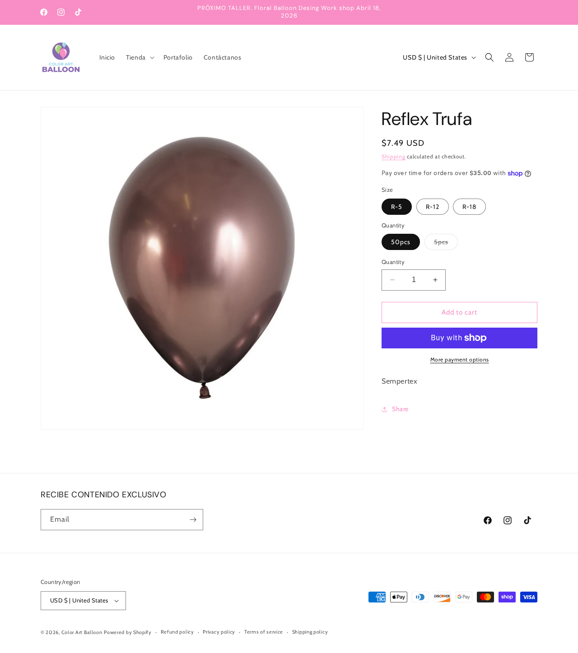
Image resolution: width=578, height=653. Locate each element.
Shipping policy (310, 632)
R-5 (396, 207)
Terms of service (263, 632)
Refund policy (177, 632)
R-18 (469, 207)
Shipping (394, 156)
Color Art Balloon (82, 632)
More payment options (459, 359)
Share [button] (400, 409)
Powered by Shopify (128, 632)
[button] (139, 57)
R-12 (432, 207)
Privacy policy (219, 632)
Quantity (393, 261)
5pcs (446, 243)
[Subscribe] (193, 519)
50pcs (400, 242)
